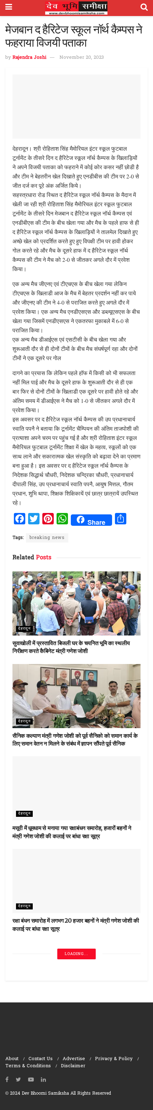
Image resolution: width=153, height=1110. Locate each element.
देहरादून (24, 629)
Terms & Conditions (28, 1066)
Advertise (74, 1058)
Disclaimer (73, 1066)
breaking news (47, 538)
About (12, 1058)
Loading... (76, 954)
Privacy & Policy (114, 1058)
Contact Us (40, 1058)
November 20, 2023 (81, 57)
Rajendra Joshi (29, 57)
